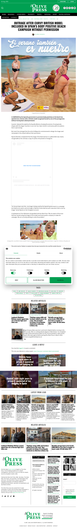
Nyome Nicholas (19, 293)
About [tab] (61, 253)
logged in (21, 348)
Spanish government (44, 293)
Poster (27, 293)
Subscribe (63, 1)
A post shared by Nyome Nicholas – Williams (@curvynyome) (32, 185)
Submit (70, 497)
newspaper (61, 291)
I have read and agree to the (70, 491)
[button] (43, 460)
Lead (32, 19)
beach (14, 291)
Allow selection (38, 280)
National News (38, 19)
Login (72, 1)
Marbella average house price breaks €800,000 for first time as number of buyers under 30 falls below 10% (56, 320)
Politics (46, 19)
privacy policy (70, 492)
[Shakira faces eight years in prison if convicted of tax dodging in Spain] (24, 360)
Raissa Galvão (34, 293)
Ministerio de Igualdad (43, 291)
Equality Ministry (32, 291)
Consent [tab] (16, 253)
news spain (53, 291)
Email (65, 479)
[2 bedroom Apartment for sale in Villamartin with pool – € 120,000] (52, 360)
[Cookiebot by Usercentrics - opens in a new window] (64, 249)
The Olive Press (38, 295)
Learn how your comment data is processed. (46, 351)
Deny (16, 280)
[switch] (30, 273)
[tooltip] (64, 8)
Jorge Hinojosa (40, 34)
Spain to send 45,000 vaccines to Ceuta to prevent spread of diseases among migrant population (53, 407)
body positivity (21, 291)
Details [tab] (38, 253)
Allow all (60, 280)
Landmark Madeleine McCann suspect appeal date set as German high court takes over (19, 319)
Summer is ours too (56, 293)
